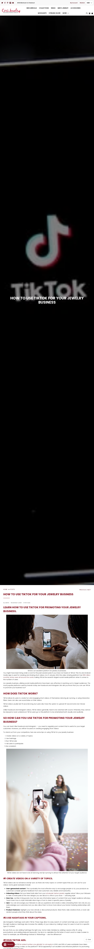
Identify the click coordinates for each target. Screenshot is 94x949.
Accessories (76, 8)
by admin (6, 602)
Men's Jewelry (63, 8)
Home (5, 589)
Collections (44, 8)
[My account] (89, 11)
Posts (12, 589)
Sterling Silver (54, 13)
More (65, 13)
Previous (82, 590)
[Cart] (92, 13)
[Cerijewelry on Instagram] (10, 3)
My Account (74, 3)
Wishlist (82, 3)
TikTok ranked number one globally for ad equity (34, 944)
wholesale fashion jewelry (55, 893)
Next (89, 590)
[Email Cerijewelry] (13, 3)
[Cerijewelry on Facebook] (5, 3)
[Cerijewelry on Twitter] (2, 3)
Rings (53, 8)
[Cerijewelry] (11, 10)
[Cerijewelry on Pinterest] (7, 3)
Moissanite (42, 13)
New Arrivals (32, 8)
